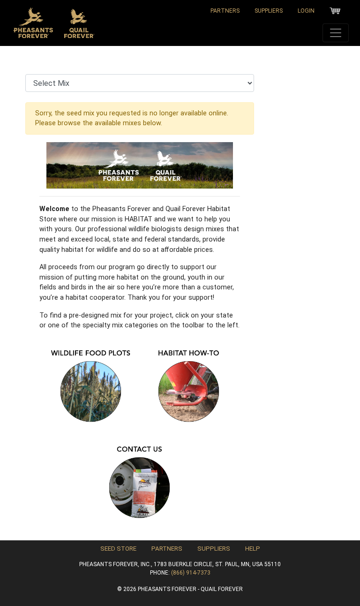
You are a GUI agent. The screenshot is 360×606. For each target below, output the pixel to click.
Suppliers (269, 11)
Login (306, 11)
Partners (225, 11)
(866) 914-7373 (190, 572)
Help (252, 548)
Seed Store (118, 548)
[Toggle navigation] (335, 32)
